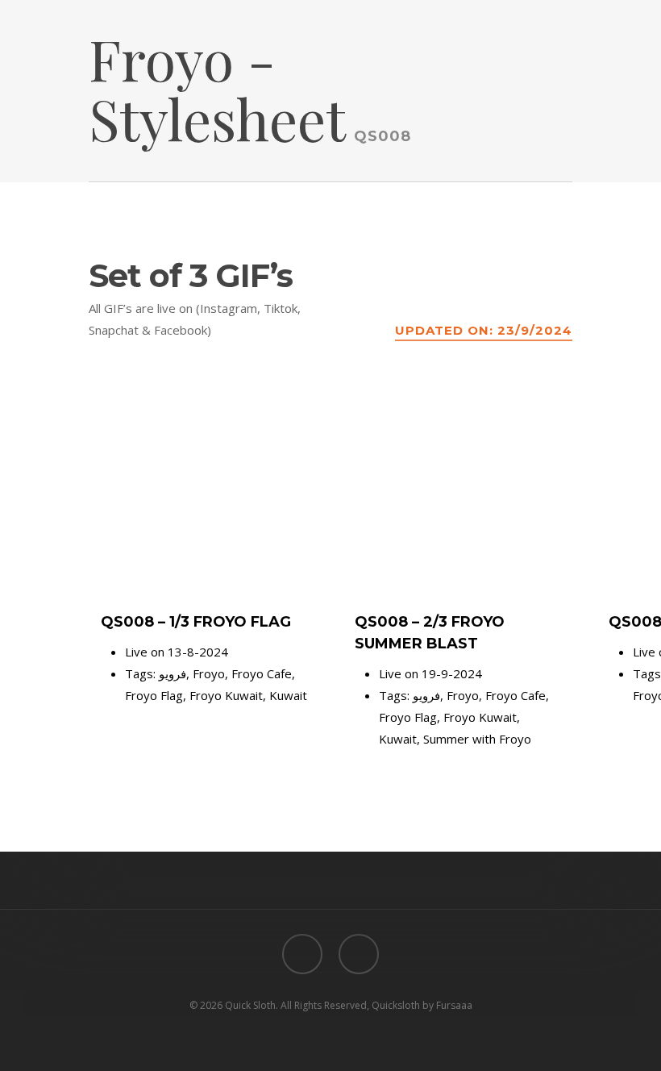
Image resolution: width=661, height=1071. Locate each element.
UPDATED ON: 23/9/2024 (483, 330)
